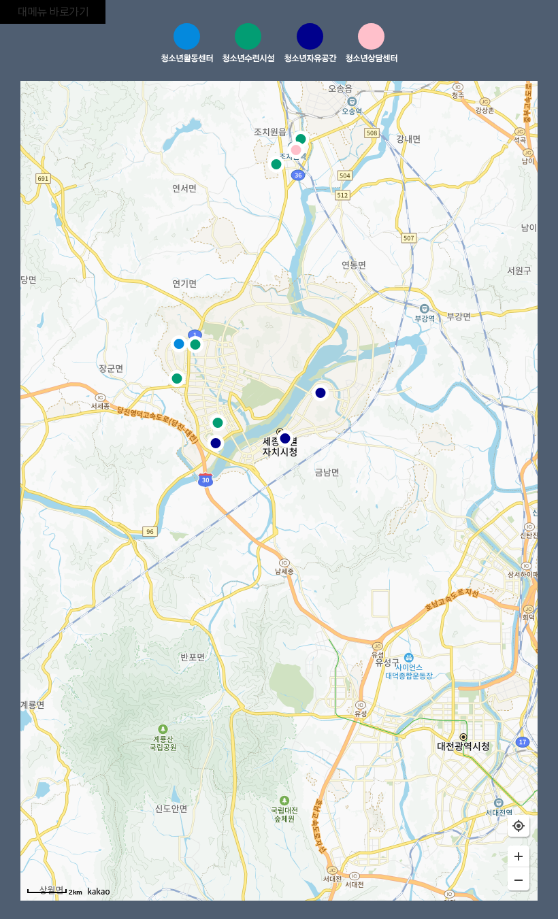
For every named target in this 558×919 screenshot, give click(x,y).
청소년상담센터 (371, 58)
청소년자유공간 (310, 58)
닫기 (464, 45)
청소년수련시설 (248, 58)
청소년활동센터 (187, 58)
